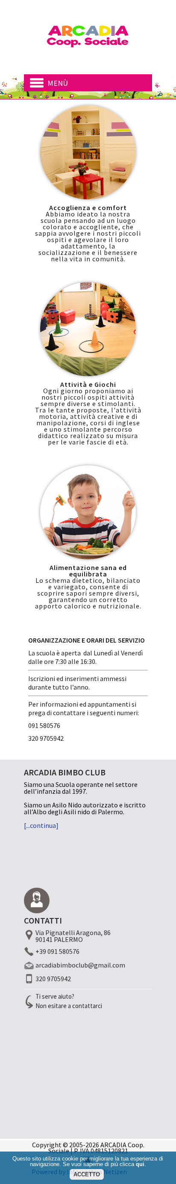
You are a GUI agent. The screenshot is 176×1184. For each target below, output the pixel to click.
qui (140, 1164)
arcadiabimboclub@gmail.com (80, 965)
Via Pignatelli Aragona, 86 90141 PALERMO (73, 936)
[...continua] (41, 825)
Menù (57, 83)
